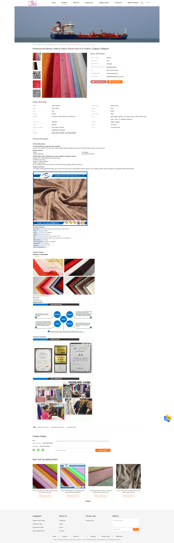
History (61, 524)
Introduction (62, 520)
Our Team (61, 531)
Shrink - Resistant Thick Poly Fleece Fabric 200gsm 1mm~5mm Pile (72, 491)
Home (54, 2)
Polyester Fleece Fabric (39, 520)
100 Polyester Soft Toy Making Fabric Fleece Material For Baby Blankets (101, 491)
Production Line (90, 520)
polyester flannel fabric (57, 427)
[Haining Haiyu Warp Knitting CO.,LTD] (32, 3)
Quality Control (104, 2)
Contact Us (118, 2)
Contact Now (115, 82)
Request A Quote (133, 2)
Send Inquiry (103, 450)
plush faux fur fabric (43, 427)
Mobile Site (119, 536)
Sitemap (93, 536)
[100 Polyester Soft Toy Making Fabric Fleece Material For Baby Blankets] (100, 476)
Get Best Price (99, 82)
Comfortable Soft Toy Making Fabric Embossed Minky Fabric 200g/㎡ (128, 491)
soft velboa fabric (71, 427)
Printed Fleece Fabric (38, 527)
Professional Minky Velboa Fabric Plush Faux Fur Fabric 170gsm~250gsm (75, 44)
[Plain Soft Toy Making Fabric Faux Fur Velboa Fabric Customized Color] (45, 476)
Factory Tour (89, 2)
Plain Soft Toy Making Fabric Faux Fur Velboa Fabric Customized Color (45, 491)
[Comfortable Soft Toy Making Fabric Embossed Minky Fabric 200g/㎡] (128, 476)
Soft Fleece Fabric (37, 524)
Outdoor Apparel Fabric (39, 531)
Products (64, 2)
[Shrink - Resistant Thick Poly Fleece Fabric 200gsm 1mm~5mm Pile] (72, 476)
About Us (76, 2)
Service (61, 527)
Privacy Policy (105, 536)
